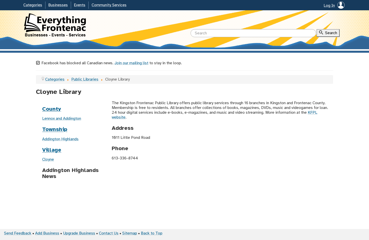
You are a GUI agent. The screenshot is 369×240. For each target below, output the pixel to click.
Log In (329, 6)
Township (54, 130)
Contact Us (108, 233)
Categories (32, 5)
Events (79, 5)
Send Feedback (17, 233)
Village (51, 150)
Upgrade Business (79, 233)
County (51, 109)
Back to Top (151, 233)
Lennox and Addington (61, 118)
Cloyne (48, 159)
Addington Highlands (60, 139)
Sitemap (129, 233)
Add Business (47, 233)
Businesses (58, 5)
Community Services (109, 5)
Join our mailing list (131, 63)
